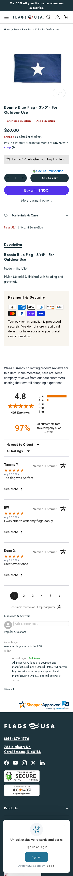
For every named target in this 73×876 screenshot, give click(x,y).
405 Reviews (23, 413)
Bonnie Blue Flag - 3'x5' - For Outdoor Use (36, 29)
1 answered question (18, 121)
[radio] (54, 396)
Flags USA (10, 227)
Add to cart (50, 178)
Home (7, 29)
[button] (66, 17)
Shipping (9, 137)
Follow (7, 651)
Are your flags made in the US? (23, 646)
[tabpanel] (36, 268)
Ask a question (45, 121)
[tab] (13, 244)
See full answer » (50, 676)
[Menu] (6, 17)
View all (9, 689)
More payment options (36, 200)
